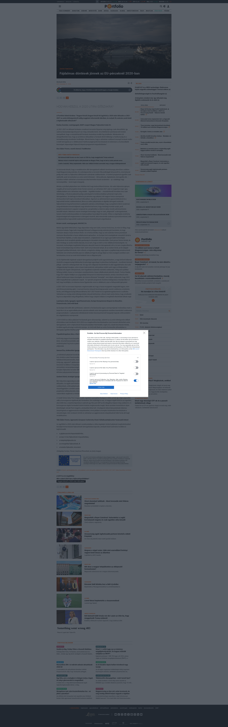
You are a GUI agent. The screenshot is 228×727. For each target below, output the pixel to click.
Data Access (114, 393)
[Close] (145, 333)
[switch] (136, 361)
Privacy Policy (124, 393)
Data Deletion (104, 393)
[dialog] (114, 363)
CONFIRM (101, 387)
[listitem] (114, 358)
